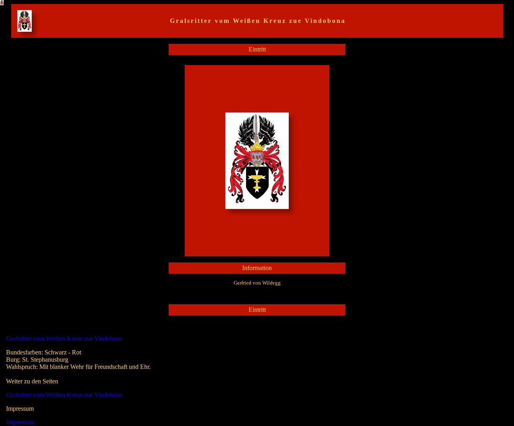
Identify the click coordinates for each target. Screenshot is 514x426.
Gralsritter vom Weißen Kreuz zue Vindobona (64, 338)
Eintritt (257, 49)
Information (257, 267)
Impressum (20, 422)
